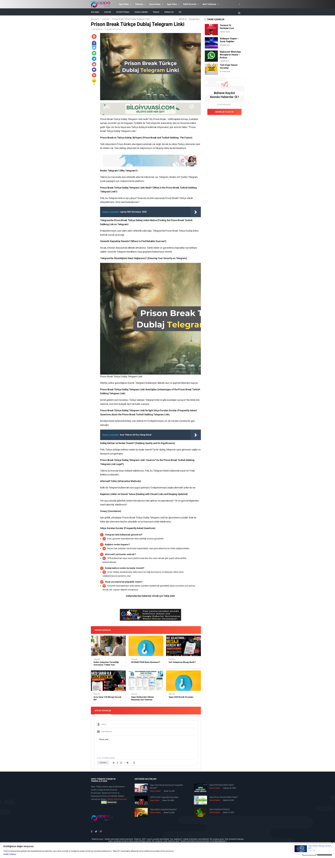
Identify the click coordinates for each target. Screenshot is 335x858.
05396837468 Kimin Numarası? (145, 662)
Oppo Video (172, 4)
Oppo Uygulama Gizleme (219, 809)
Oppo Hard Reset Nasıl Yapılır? (221, 785)
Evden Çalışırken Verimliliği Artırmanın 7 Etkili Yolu (106, 663)
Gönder (103, 762)
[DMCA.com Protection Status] (109, 802)
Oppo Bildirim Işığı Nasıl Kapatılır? (163, 809)
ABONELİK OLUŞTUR (224, 112)
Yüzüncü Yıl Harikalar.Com (227, 26)
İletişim (156, 12)
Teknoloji (139, 4)
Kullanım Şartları (141, 12)
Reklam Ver (169, 12)
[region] (167, 850)
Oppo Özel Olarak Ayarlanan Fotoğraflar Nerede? (166, 786)
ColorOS (107, 12)
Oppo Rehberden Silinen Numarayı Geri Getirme (142, 698)
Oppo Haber (124, 4)
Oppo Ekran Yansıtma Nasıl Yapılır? (223, 797)
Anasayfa (95, 19)
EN (180, 12)
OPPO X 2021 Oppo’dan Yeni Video (164, 797)
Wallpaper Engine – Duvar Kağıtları (229, 40)
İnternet (105, 19)
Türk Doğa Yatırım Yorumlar (229, 66)
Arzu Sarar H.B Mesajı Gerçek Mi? (107, 698)
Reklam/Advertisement (117, 799)
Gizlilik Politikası (9, 854)
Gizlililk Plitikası (122, 12)
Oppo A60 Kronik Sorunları (181, 697)
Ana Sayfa (95, 12)
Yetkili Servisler (190, 4)
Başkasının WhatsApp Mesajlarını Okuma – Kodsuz (230, 55)
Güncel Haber (155, 4)
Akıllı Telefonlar (209, 4)
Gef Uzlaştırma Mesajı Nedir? (182, 662)
